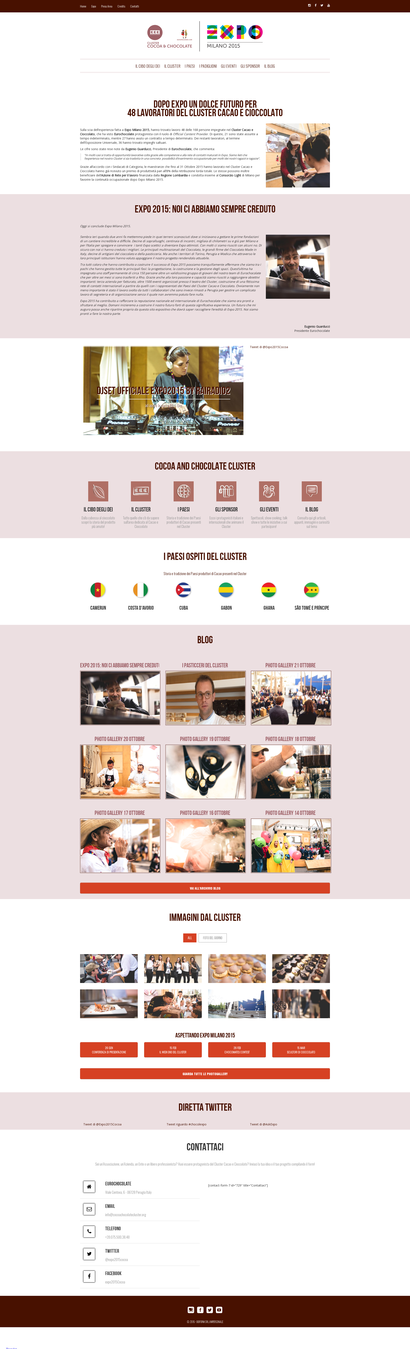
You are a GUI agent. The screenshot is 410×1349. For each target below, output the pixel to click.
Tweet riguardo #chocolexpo (186, 1124)
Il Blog (269, 66)
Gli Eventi (228, 66)
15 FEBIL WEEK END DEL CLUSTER (173, 1049)
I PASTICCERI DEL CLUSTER (205, 665)
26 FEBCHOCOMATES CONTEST (237, 1049)
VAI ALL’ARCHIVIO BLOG (205, 888)
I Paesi (190, 66)
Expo (93, 6)
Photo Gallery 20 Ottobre (120, 739)
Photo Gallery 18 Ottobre (290, 739)
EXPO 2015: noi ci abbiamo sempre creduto (119, 665)
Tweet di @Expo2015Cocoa (269, 347)
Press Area (106, 6)
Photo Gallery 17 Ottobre (120, 813)
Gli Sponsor (250, 66)
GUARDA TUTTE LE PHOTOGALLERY (205, 1073)
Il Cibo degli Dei (147, 66)
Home (83, 6)
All (190, 938)
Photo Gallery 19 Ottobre (205, 739)
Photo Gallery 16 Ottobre (205, 813)
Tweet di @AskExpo (263, 1124)
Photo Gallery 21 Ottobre (290, 665)
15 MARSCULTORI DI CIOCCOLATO (301, 1049)
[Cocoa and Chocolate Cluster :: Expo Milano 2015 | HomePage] (205, 29)
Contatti (134, 6)
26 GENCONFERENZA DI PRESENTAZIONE (109, 1049)
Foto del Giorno (212, 938)
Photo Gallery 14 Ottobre (290, 813)
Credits (121, 6)
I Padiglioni (208, 66)
